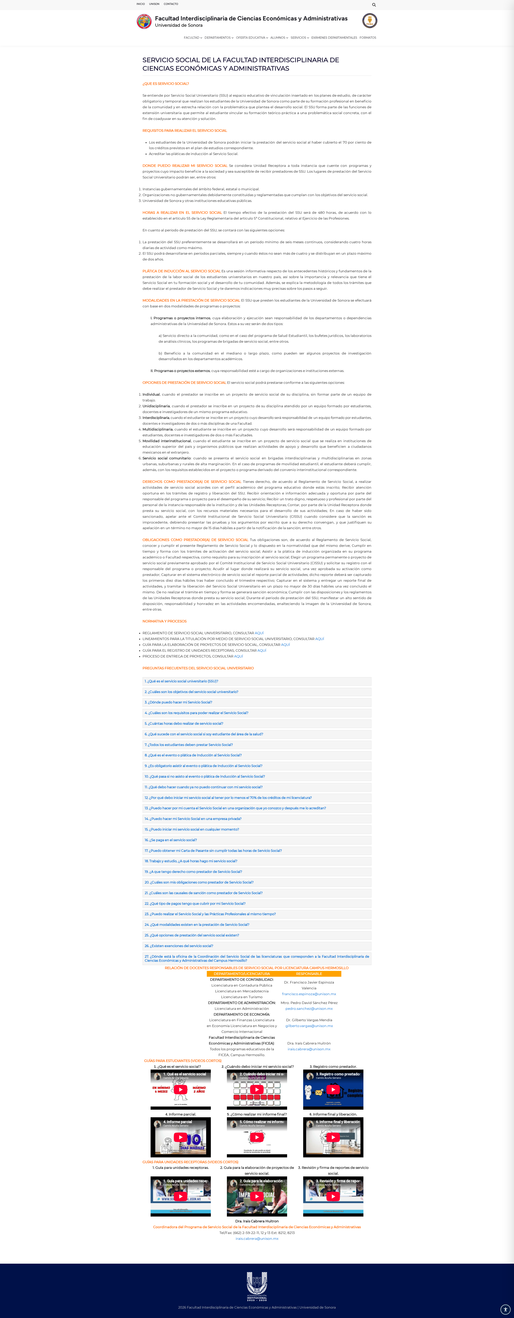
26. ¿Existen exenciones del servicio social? (179, 946)
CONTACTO (171, 3)
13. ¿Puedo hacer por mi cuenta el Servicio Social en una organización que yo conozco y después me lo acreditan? (236, 808)
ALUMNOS (277, 38)
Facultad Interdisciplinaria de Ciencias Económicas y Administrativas (251, 18)
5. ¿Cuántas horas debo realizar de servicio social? (184, 723)
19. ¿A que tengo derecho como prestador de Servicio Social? (193, 872)
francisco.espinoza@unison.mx (309, 994)
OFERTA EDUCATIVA (250, 38)
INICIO (141, 3)
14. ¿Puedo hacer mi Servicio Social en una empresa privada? (193, 819)
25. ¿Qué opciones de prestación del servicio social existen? (192, 935)
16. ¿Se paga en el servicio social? (171, 840)
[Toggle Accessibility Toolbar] (505, 1309)
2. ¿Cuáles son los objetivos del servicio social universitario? (191, 692)
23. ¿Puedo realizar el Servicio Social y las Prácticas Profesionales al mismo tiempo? (210, 914)
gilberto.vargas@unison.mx (309, 1026)
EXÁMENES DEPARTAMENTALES (334, 38)
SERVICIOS (298, 38)
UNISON (154, 3)
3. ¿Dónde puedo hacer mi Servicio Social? (178, 702)
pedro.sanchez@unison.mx (309, 1009)
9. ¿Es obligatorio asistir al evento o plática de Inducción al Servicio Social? (203, 766)
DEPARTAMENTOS (218, 38)
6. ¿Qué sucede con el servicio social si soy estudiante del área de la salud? (204, 734)
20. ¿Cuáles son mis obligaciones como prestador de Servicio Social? (199, 882)
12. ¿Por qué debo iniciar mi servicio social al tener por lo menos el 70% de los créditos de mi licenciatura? (229, 798)
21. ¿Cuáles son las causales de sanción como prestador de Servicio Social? (204, 893)
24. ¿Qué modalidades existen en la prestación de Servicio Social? (197, 925)
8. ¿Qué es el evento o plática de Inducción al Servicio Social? (193, 755)
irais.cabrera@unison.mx (309, 1049)
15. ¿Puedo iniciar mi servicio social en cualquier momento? (192, 829)
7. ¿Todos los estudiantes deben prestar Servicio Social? (189, 745)
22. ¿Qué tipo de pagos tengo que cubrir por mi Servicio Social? (195, 904)
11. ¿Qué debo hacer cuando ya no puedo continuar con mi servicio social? (204, 787)
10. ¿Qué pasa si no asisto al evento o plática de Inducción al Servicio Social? (205, 776)
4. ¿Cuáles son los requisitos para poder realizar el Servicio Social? (196, 713)
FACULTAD (191, 38)
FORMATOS (368, 38)
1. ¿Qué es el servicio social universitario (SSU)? (181, 681)
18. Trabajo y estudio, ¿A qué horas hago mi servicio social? (191, 861)
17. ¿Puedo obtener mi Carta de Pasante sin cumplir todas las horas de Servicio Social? (213, 851)
